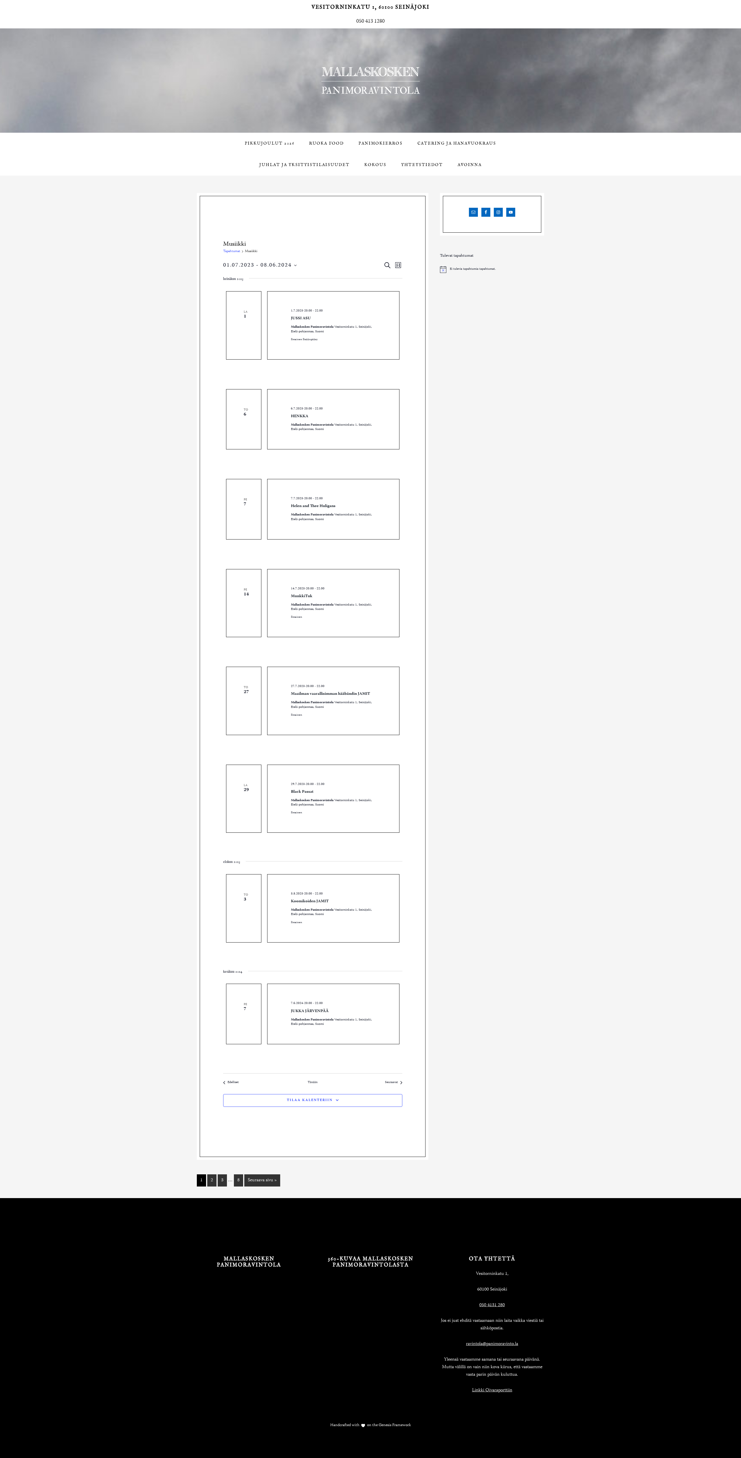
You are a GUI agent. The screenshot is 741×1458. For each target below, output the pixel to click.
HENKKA (299, 416)
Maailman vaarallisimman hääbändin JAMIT (330, 694)
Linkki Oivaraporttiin (492, 1390)
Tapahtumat (231, 251)
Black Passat (302, 792)
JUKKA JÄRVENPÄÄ (310, 1011)
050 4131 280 (492, 1305)
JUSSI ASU (301, 318)
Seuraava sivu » (262, 1180)
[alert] (492, 269)
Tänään (313, 1082)
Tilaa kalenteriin (310, 1100)
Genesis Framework (394, 1425)
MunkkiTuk (301, 596)
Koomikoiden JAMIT (310, 901)
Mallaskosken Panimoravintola (370, 80)
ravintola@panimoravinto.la (492, 1344)
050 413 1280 (370, 21)
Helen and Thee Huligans (313, 506)
